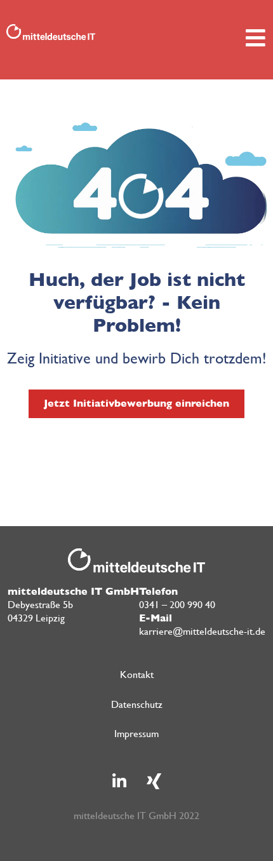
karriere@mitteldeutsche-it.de (202, 631)
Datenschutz (137, 704)
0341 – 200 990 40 (177, 605)
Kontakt (137, 674)
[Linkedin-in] (119, 781)
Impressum (136, 734)
